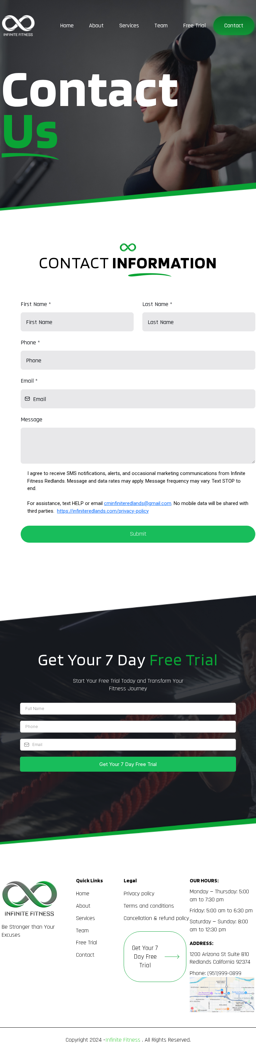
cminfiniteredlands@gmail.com (137, 503)
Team (161, 25)
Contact (233, 25)
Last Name (157, 304)
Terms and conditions (149, 906)
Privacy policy (139, 893)
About (96, 25)
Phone (30, 342)
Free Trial (194, 25)
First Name (36, 304)
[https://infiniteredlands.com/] (18, 25)
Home (67, 25)
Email (29, 381)
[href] (222, 994)
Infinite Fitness (122, 1040)
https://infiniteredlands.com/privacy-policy (103, 511)
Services (129, 25)
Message (31, 419)
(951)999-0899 (224, 973)
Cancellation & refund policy (156, 918)
